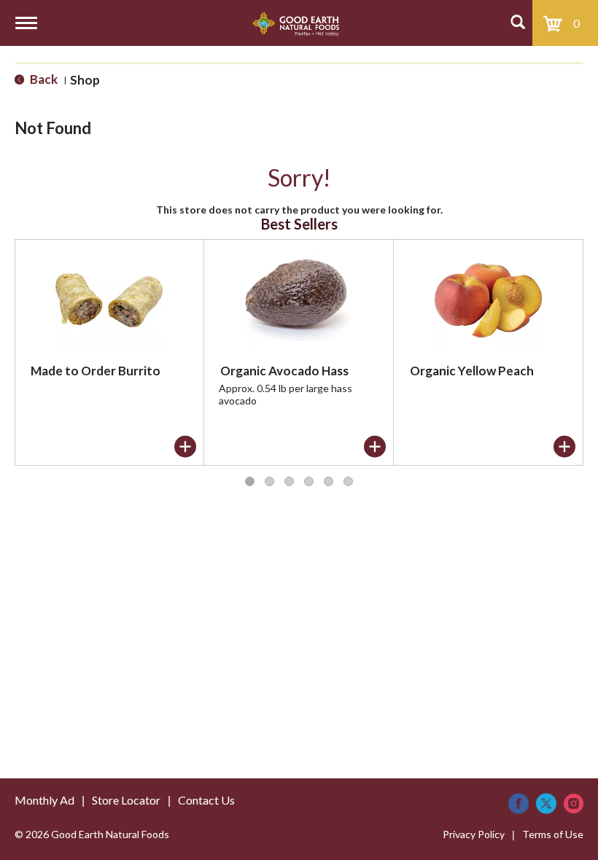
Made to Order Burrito (95, 370)
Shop (85, 79)
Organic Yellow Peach (472, 370)
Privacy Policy (474, 834)
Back (43, 79)
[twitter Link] (546, 803)
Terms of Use (552, 834)
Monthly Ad (44, 800)
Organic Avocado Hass (284, 370)
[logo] (296, 23)
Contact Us (206, 800)
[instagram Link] (573, 803)
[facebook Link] (518, 803)
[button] (185, 447)
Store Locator (126, 800)
